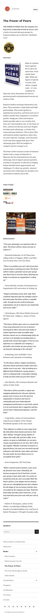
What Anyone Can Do (13, 561)
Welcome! (7, 547)
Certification (8, 590)
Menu (35, 9)
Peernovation (10, 556)
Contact (6, 600)
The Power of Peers (13, 566)
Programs (7, 585)
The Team (7, 595)
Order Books (9, 576)
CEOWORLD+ (8, 580)
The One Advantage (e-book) (16, 571)
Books (5, 551)
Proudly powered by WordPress (14, 612)
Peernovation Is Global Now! (14, 542)
